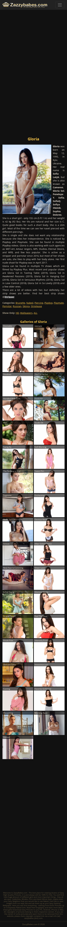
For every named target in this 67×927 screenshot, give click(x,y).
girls (31, 897)
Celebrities (16, 899)
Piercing (38, 302)
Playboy (48, 302)
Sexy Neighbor (14, 901)
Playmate (59, 302)
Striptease (36, 306)
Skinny (26, 306)
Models (25, 899)
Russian (17, 306)
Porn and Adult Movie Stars (40, 899)
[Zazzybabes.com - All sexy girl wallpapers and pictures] (25, 5)
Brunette (20, 302)
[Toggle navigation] (59, 5)
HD (17, 312)
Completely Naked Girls (16, 907)
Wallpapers (26, 312)
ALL (35, 312)
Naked (29, 302)
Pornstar (7, 306)
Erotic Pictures (55, 905)
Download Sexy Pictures (23, 909)
